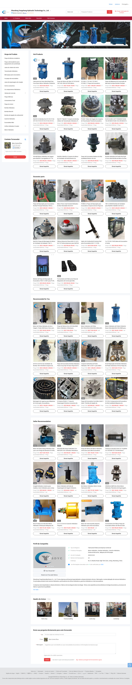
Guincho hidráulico (9, 119)
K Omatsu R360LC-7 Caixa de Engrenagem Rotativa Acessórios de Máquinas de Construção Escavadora (67, 403)
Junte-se (117, 4)
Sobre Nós (28, 18)
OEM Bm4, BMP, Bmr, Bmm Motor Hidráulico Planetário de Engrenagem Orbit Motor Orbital (115, 488)
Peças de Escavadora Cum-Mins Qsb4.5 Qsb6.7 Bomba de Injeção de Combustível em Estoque (92, 403)
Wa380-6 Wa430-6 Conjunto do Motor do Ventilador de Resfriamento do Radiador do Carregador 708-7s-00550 (68, 158)
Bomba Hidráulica (9, 108)
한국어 (79, 673)
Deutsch (53, 673)
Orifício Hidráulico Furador (11, 126)
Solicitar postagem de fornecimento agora (89, 660)
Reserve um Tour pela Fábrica (49, 575)
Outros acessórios (9, 86)
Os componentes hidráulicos (12, 89)
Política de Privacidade (61, 671)
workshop (116, 619)
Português (59, 673)
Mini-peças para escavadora (12, 75)
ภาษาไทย (101, 673)
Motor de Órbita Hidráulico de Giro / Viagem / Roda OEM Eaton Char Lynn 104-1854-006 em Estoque (43, 328)
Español (47, 673)
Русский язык (72, 673)
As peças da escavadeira (11, 78)
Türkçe (107, 673)
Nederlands (90, 673)
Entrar (111, 4)
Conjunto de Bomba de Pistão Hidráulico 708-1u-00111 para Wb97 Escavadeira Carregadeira (91, 365)
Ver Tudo (35, 589)
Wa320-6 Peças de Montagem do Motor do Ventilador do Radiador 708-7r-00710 (44, 243)
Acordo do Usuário (49, 671)
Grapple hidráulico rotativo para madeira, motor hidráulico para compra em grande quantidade (44, 488)
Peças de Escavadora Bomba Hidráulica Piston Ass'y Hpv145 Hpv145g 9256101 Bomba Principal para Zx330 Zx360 (68, 365)
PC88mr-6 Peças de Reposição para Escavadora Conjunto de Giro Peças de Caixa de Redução (92, 205)
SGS (102, 564)
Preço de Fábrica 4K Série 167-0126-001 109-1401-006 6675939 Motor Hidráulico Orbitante (68, 83)
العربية (84, 673)
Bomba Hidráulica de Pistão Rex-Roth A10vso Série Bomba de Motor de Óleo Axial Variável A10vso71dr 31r (115, 158)
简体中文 (23, 673)
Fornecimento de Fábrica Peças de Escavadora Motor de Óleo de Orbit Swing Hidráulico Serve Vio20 (115, 525)
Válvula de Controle (9, 93)
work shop (92, 619)
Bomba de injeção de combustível (13, 115)
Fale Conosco (51, 18)
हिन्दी (96, 673)
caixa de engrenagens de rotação (13, 82)
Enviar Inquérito (44, 91)
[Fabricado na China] (13, 3)
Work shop (44, 619)
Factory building (68, 619)
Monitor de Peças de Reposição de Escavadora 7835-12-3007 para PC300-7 (44, 280)
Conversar (17, 147)
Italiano (65, 673)
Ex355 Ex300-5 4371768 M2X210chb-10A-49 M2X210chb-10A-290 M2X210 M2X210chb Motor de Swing (116, 121)
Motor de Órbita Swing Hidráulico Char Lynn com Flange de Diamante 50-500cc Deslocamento (44, 450)
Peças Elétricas (8, 97)
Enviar (47, 659)
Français (41, 673)
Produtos (17, 18)
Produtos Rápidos (89, 671)
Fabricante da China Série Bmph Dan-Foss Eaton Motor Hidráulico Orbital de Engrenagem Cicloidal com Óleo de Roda (44, 83)
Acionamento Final (9, 100)
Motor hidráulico (9, 130)
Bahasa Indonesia (121, 673)
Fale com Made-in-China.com (76, 671)
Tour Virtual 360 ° (50, 571)
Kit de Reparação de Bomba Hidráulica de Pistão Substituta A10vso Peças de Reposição (116, 365)
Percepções (98, 671)
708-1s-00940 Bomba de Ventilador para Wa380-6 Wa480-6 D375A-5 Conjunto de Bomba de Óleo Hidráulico (116, 205)
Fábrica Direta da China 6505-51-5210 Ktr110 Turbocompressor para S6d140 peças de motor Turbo (68, 243)
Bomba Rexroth (8, 111)
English (17, 673)
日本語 (35, 673)
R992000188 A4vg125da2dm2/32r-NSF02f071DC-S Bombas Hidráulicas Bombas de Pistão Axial (67, 450)
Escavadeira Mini (9, 122)
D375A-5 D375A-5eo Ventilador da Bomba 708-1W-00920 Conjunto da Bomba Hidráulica (43, 365)
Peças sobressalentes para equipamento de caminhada (12, 63)
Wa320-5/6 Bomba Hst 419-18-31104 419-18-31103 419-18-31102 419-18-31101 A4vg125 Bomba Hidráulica (43, 121)
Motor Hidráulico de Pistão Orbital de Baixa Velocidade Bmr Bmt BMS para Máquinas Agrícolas (115, 328)
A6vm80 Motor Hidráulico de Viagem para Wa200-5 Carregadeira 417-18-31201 (43, 158)
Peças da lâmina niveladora (12, 58)
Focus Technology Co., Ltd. (63, 676)
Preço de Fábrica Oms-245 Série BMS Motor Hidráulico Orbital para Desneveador (67, 328)
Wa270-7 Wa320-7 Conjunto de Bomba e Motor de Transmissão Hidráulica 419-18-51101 (68, 121)
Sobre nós (33, 671)
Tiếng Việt (112, 673)
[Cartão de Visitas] (25, 139)
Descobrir (39, 18)
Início (5, 18)
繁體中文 (29, 673)
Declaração (40, 671)
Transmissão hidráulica (10, 71)
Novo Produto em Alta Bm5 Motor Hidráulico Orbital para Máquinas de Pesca (43, 525)
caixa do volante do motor (11, 67)
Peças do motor (8, 104)
